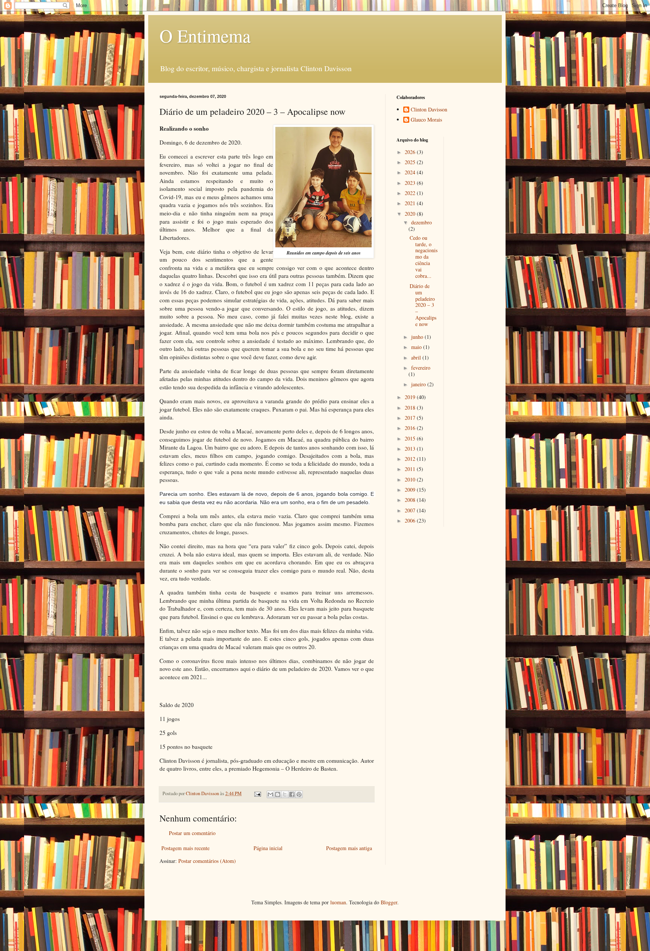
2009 (411, 489)
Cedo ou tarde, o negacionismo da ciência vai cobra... (423, 256)
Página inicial (268, 848)
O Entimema (205, 35)
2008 (411, 499)
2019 (411, 397)
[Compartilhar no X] (285, 794)
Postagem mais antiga (349, 848)
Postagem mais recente (185, 848)
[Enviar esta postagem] (257, 793)
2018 (411, 407)
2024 (411, 172)
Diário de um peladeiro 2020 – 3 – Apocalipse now (423, 305)
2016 (411, 427)
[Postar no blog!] (277, 794)
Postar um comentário (192, 833)
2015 (411, 438)
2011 (411, 468)
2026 (411, 151)
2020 (411, 213)
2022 (411, 193)
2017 (411, 417)
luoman (338, 902)
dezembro (421, 222)
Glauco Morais (426, 120)
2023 (411, 182)
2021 (411, 203)
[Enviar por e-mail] (270, 794)
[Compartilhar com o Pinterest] (299, 794)
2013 (411, 448)
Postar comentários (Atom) (207, 860)
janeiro (419, 384)
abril (416, 357)
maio (417, 347)
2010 (411, 479)
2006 (411, 520)
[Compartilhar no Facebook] (292, 794)
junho (418, 336)
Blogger (389, 902)
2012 (411, 458)
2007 (411, 510)
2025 (411, 162)
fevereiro (420, 367)
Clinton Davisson (429, 110)
